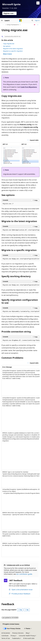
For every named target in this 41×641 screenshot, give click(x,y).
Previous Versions (18, 633)
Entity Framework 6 (13, 25)
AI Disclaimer (6, 633)
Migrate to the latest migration (13, 48)
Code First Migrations (29, 87)
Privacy (13, 635)
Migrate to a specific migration (13, 51)
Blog (27, 633)
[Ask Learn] (34, 24)
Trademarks (16, 638)
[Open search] (32, 20)
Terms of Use (6, 638)
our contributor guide (24, 574)
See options (6, 46)
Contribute (5, 635)
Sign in (37, 20)
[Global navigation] (2, 20)
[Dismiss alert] (37, 3)
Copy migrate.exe (8, 43)
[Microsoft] (20, 20)
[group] (20, 230)
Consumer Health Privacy (27, 635)
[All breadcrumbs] (3, 24)
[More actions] (37, 24)
